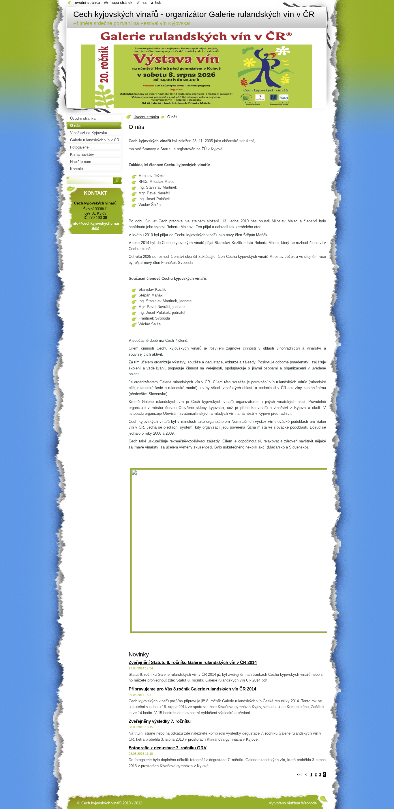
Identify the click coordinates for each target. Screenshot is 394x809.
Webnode (309, 803)
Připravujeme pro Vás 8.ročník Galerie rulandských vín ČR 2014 (192, 688)
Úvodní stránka (146, 117)
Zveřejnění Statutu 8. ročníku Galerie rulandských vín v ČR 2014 (193, 662)
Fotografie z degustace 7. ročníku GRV (168, 747)
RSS (144, 2)
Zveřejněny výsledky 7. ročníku (160, 721)
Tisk (158, 2)
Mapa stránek (121, 2)
